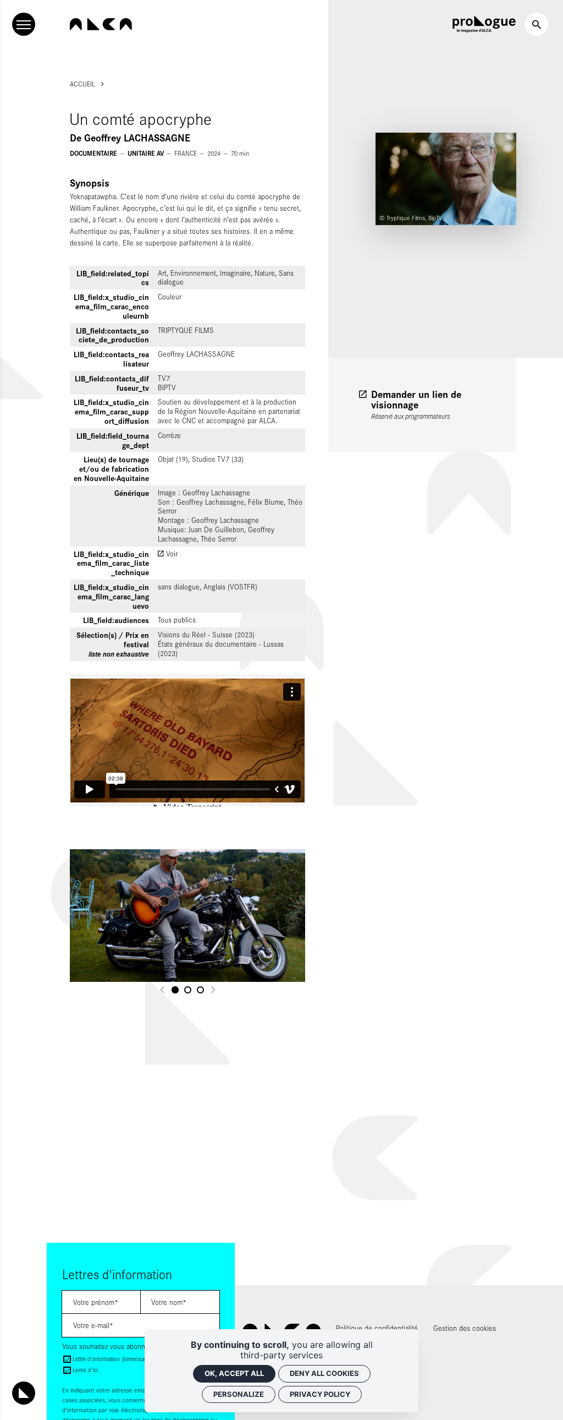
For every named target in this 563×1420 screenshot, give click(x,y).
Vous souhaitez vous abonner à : (111, 1346)
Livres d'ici (85, 1370)
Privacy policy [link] (320, 1394)
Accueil (82, 83)
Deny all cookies (324, 1373)
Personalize (238, 1394)
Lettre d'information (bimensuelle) (113, 1359)
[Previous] (163, 990)
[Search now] (536, 24)
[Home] (101, 24)
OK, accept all (234, 1373)
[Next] (212, 990)
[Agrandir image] (187, 915)
